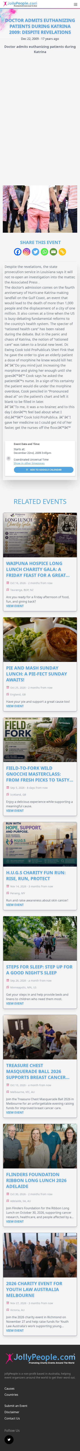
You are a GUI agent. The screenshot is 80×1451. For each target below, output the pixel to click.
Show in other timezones (29, 463)
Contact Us (12, 1418)
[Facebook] (17, 251)
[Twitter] (35, 251)
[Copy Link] (62, 251)
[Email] (53, 251)
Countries (11, 1395)
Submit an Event (15, 1406)
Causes (9, 1388)
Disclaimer (11, 1412)
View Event (15, 606)
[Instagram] (26, 251)
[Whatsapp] (44, 251)
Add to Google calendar (46, 469)
